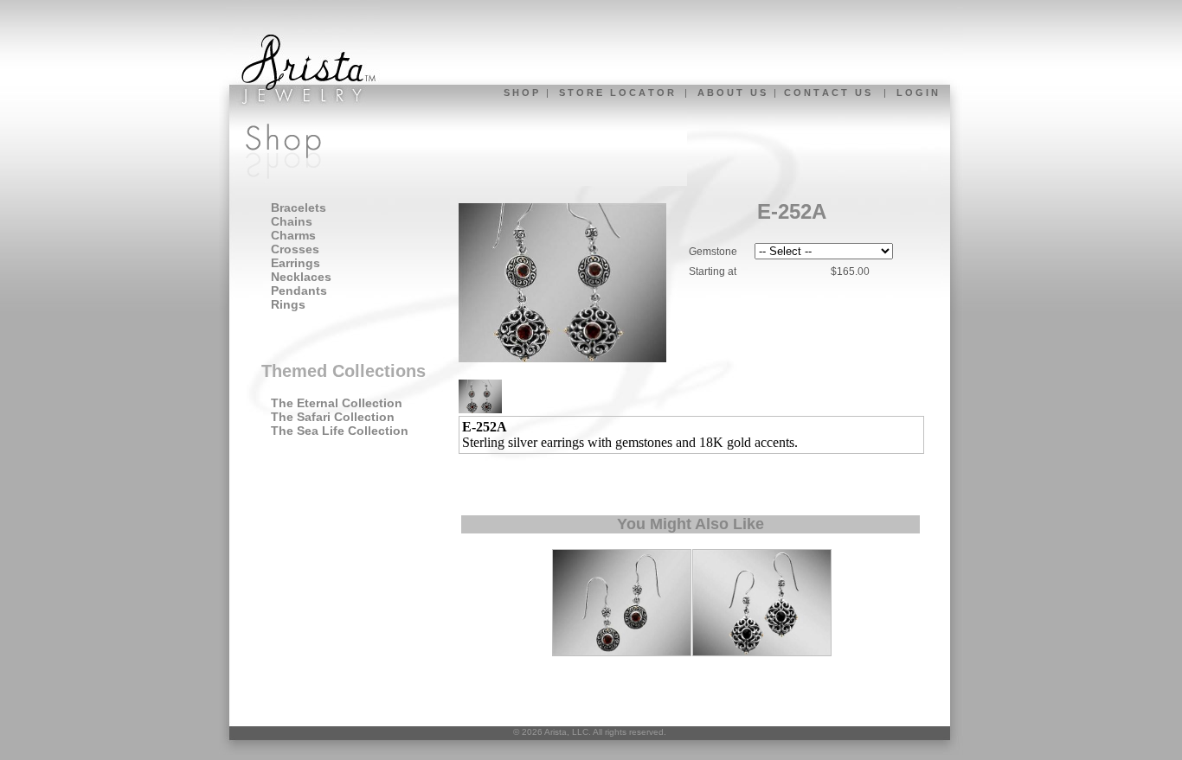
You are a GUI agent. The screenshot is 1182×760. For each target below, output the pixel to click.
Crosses (295, 249)
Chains (291, 221)
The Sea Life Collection (339, 430)
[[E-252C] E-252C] (762, 653)
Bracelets (298, 207)
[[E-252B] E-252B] (621, 653)
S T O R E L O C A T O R (616, 92)
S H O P (521, 92)
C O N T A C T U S (827, 92)
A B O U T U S (731, 92)
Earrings (295, 263)
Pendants (299, 290)
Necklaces (301, 277)
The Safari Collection (333, 417)
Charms (293, 235)
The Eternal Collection (336, 403)
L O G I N (917, 92)
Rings (288, 304)
